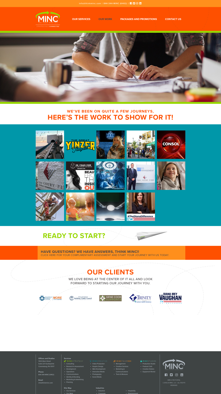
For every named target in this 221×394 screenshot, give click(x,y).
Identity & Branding (73, 377)
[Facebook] (131, 3)
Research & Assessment (75, 366)
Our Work (105, 19)
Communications (72, 374)
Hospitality (131, 391)
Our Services (81, 19)
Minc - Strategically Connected (48, 19)
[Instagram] (137, 3)
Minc (174, 364)
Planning (69, 382)
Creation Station (148, 369)
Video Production (98, 364)
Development (71, 369)
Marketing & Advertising (75, 380)
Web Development (98, 369)
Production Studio (149, 364)
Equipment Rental (149, 372)
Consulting (70, 364)
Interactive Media (98, 372)
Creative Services (122, 366)
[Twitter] (134, 3)
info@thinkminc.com (90, 3)
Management (120, 364)
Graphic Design (97, 366)
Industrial (101, 391)
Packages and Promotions (138, 19)
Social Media (97, 377)
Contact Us (173, 19)
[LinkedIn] (140, 3)
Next (187, 298)
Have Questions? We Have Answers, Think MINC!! (105, 253)
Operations (70, 372)
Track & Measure (122, 374)
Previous (33, 298)
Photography (96, 374)
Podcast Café (147, 366)
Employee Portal (174, 380)
